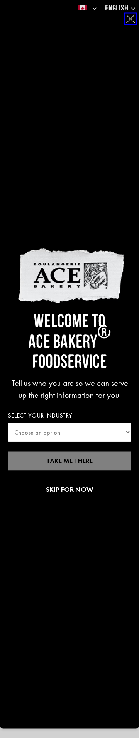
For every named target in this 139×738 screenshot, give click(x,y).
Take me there (69, 460)
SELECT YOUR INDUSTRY (40, 415)
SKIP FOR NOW (69, 489)
